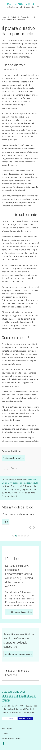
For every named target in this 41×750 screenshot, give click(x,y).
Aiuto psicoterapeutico (13, 458)
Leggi (5, 521)
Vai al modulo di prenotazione (18, 654)
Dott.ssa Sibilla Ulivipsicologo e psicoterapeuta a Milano (19, 695)
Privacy (5, 733)
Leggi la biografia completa (19, 612)
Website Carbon (25, 718)
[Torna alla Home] (20, 5)
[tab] (13, 536)
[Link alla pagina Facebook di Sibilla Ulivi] (3, 743)
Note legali (7, 728)
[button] (38, 5)
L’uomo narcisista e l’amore (18, 514)
